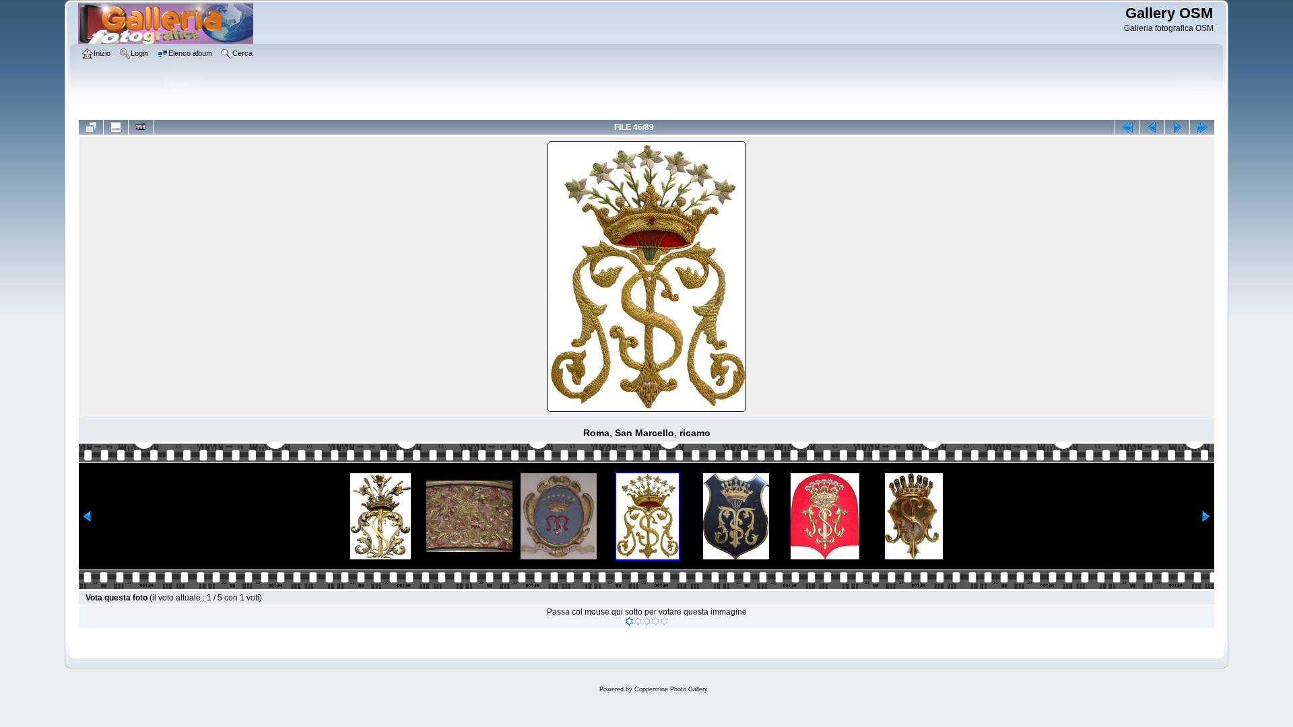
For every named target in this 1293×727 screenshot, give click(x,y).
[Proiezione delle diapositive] (141, 127)
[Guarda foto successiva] (1177, 127)
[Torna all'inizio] (1127, 127)
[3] (646, 621)
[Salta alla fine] (1202, 127)
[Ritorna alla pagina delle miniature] (91, 127)
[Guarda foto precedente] (1152, 127)
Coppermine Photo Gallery (671, 689)
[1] (629, 621)
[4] (655, 621)
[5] (664, 621)
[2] (638, 621)
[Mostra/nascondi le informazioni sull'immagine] (116, 127)
